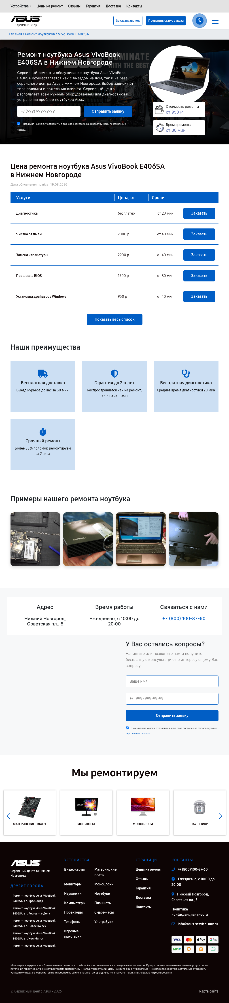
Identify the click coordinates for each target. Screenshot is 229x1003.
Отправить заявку (108, 111)
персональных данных (138, 733)
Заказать (199, 213)
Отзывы (74, 6)
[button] (9, 816)
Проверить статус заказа (166, 21)
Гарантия (93, 6)
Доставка (113, 6)
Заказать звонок (128, 21)
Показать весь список (115, 319)
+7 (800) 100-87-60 (184, 618)
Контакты (134, 6)
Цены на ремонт (50, 6)
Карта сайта (208, 991)
